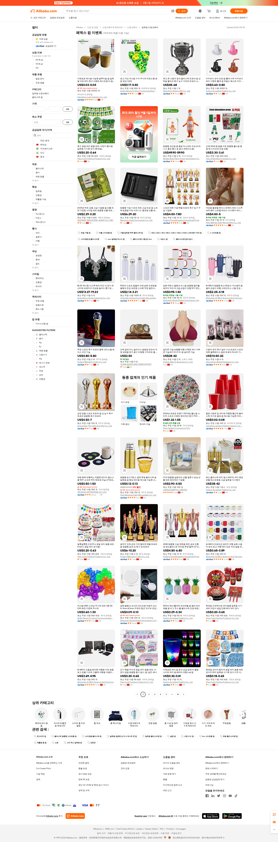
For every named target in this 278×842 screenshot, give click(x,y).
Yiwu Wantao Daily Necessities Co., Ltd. (223, 222)
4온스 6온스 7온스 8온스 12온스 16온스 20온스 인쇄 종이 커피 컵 (176, 233)
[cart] (209, 11)
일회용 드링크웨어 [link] (150, 27)
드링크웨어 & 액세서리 (112, 27)
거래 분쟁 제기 (169, 774)
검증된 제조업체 (128, 763)
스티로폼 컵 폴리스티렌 (90, 239)
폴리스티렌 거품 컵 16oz (142, 239)
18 (178, 694)
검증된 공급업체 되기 (214, 779)
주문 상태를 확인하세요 (215, 774)
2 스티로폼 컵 (215, 233)
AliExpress (97, 829)
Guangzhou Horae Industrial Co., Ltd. (93, 298)
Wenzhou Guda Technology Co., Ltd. (136, 220)
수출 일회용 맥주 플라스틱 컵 (131, 233)
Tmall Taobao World (124, 829)
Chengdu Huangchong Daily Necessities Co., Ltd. (139, 298)
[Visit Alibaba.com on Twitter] (218, 795)
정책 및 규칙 (83, 790)
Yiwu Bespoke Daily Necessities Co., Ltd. (138, 495)
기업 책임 (40, 774)
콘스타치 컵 (41, 736)
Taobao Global (151, 829)
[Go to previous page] (137, 694)
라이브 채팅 (168, 768)
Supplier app (141, 816)
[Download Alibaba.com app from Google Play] (232, 816)
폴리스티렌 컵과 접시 (184, 239)
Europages (181, 829)
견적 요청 (125, 768)
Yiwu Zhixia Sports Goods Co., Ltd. (221, 158)
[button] (172, 11)
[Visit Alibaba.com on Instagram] (224, 795)
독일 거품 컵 (85, 233)
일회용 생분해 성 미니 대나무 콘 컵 (123, 736)
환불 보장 (82, 768)
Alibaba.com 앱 (166, 816)
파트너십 (209, 785)
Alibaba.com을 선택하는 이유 (49, 763)
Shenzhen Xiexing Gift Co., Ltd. (176, 91)
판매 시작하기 (211, 768)
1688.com (109, 829)
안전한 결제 (83, 763)
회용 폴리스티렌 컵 (230, 736)
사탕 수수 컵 (189, 736)
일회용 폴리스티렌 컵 (153, 736)
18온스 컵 (164, 239)
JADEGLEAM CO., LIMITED (175, 490)
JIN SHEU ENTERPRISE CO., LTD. (92, 492)
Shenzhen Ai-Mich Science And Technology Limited (225, 298)
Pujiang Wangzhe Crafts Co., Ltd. (91, 362)
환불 (165, 779)
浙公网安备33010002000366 (186, 838)
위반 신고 (167, 790)
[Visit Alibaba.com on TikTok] (236, 795)
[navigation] (52, 361)
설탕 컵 (173, 736)
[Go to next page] (183, 694)
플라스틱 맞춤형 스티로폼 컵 (65, 736)
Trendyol (170, 829)
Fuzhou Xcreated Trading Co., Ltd (220, 91)
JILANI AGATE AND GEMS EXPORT (136, 364)
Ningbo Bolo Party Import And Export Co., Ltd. (182, 158)
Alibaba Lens (52, 816)
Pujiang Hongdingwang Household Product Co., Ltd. (182, 220)
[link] (274, 814)
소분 (56, 743)
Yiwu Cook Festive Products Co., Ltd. (93, 158)
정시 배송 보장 (85, 774)
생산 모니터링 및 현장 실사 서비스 (93, 785)
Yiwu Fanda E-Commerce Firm (176, 428)
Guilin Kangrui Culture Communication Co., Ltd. (139, 91)
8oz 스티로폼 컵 (208, 736)
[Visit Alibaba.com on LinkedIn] (213, 795)
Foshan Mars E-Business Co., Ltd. (178, 362)
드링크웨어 (132, 27)
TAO (161, 829)
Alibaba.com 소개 (44, 757)
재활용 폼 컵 (41, 743)
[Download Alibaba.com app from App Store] (210, 816)
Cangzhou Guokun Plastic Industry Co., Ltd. (225, 426)
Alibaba (79, 27)
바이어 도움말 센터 (171, 763)
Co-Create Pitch (43, 768)
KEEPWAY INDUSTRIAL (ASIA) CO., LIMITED (96, 220)
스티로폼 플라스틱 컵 (93, 736)
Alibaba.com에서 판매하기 (217, 763)
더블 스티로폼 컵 (105, 233)
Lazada (139, 829)
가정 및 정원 (92, 27)
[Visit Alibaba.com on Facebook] (207, 795)
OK (67, 109)
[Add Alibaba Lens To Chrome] (75, 816)
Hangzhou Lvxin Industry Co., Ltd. (92, 97)
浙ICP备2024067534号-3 (213, 838)
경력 (38, 779)
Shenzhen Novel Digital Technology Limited (182, 300)
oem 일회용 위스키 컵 (116, 239)
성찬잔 (93, 743)
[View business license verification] (165, 837)
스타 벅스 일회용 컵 (74, 743)
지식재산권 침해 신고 (172, 785)
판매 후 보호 (83, 779)
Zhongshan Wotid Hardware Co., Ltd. (222, 362)
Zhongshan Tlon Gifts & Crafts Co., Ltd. (94, 426)
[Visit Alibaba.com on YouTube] (230, 795)
